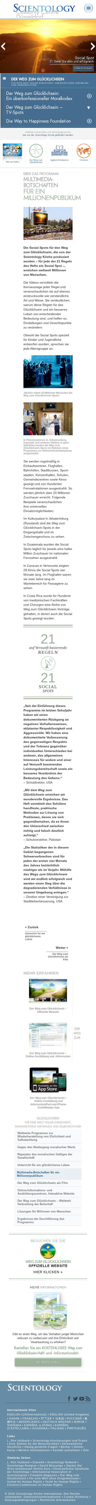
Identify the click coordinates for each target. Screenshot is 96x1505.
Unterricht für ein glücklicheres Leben (43, 1165)
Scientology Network (62, 1462)
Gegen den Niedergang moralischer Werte (46, 1147)
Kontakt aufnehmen (66, 1450)
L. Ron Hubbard (18, 1440)
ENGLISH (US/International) (27, 1414)
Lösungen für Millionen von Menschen (44, 1211)
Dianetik (38, 1462)
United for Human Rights (25, 1481)
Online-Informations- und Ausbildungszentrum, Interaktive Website (45, 1192)
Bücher (66, 1447)
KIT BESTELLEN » (48, 1362)
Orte (86, 1450)
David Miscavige (51, 1465)
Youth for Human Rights (62, 1481)
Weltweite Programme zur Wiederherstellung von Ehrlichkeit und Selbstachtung (44, 1136)
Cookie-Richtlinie (76, 1497)
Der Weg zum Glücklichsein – (34, 110)
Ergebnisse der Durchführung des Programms (40, 1220)
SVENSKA (14, 1425)
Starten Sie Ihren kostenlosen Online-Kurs (44, 1467)
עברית (46, 1418)
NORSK (79, 1421)
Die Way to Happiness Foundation (38, 121)
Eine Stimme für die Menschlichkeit (34, 1443)
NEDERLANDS (29, 1421)
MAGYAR (64, 1421)
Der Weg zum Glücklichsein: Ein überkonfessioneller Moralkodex (39, 96)
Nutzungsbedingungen (21, 1500)
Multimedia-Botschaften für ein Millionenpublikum (38, 1174)
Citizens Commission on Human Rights (35, 1484)
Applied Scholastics (59, 160)
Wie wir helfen (12, 162)
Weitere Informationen (34, 1450)
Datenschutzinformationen (42, 1497)
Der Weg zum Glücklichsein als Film (42, 1183)
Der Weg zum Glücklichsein (35, 161)
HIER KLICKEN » (48, 1272)
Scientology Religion (22, 1465)
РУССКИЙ (74, 1418)
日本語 (59, 1418)
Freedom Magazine (43, 1475)
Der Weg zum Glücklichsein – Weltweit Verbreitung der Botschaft (44, 1202)
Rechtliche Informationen (58, 1500)
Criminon (84, 160)
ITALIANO (57, 1428)
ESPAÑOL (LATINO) (38, 1425)
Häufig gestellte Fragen (41, 1447)
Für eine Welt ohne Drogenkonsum (54, 1478)
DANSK (14, 1418)
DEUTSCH (50, 1421)
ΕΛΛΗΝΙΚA (40, 1428)
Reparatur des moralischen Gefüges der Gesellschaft (44, 1156)
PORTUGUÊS (76, 1428)
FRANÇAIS (30, 1418)
